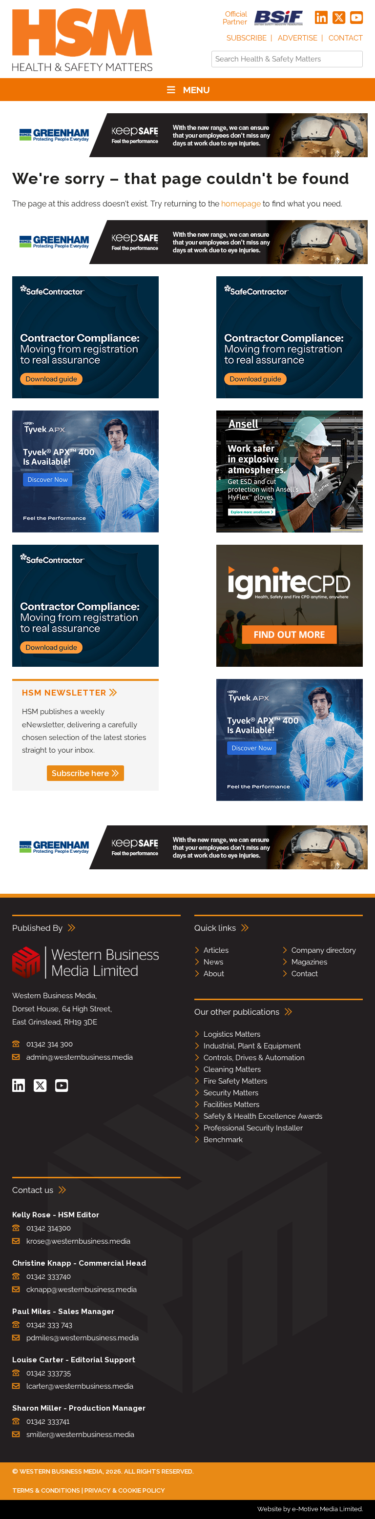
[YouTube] (356, 18)
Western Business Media (61, 1471)
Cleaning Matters (232, 1069)
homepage (241, 203)
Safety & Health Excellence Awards (263, 1116)
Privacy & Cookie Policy (124, 1490)
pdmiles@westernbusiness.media (82, 1338)
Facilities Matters (231, 1104)
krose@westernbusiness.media (78, 1241)
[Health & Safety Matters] (82, 74)
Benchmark (223, 1139)
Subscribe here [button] (80, 773)
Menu (196, 89)
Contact (346, 38)
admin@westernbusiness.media (79, 1057)
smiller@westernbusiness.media (80, 1434)
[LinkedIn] (321, 18)
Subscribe (247, 38)
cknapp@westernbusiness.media (81, 1289)
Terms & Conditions (46, 1490)
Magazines (309, 962)
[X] (339, 18)
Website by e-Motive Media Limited (309, 1509)
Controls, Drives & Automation (254, 1057)
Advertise (297, 38)
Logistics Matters (232, 1034)
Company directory (324, 950)
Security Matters (231, 1092)
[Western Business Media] (85, 977)
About (214, 973)
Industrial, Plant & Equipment (252, 1046)
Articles (216, 950)
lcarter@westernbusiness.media (79, 1386)
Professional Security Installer (253, 1128)
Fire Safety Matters (235, 1081)
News (213, 962)
